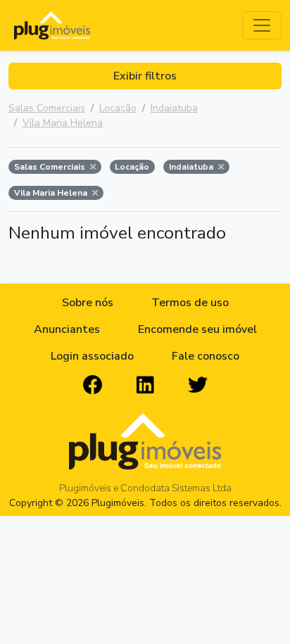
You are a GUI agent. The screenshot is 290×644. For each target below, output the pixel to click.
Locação (118, 108)
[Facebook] (93, 385)
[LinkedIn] (145, 385)
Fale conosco (205, 356)
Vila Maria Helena (63, 123)
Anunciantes (67, 329)
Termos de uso (190, 302)
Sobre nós (87, 302)
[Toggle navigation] (262, 25)
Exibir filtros (145, 76)
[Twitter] (198, 385)
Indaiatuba (174, 108)
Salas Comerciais (46, 108)
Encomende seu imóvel (197, 329)
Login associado (92, 356)
